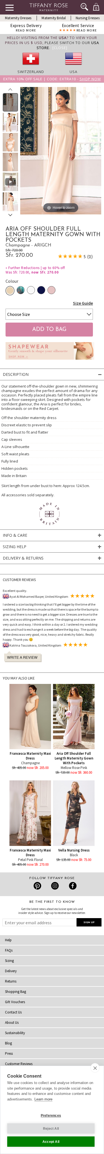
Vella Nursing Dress (74, 850)
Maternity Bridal (54, 18)
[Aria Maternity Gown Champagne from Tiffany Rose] (10, 102)
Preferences (51, 1115)
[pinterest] (37, 886)
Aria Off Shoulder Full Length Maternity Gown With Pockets (74, 758)
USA (73, 71)
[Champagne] (10, 290)
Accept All (50, 1142)
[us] (73, 66)
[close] (95, 1068)
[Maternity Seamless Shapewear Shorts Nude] (50, 361)
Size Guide (83, 303)
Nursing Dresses (88, 18)
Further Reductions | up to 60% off (36, 267)
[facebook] (72, 886)
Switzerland (30, 71)
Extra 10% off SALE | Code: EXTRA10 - (52, 78)
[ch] (31, 66)
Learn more (43, 1099)
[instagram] (55, 886)
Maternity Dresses (18, 18)
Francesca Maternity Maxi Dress (30, 756)
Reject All (51, 1129)
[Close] (59, 47)
